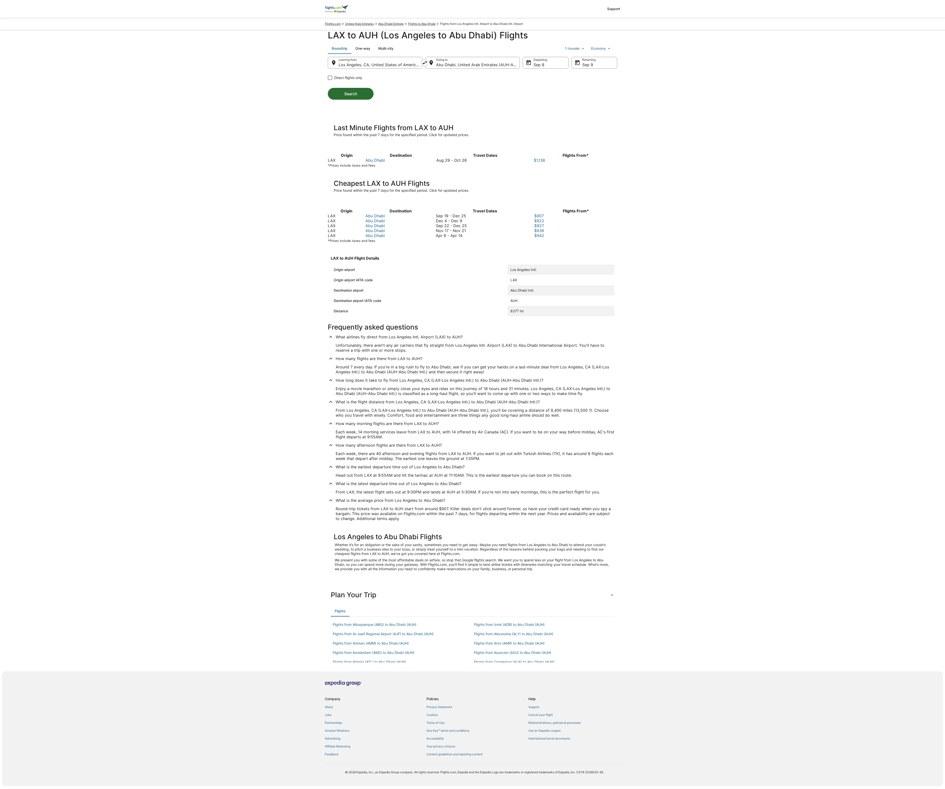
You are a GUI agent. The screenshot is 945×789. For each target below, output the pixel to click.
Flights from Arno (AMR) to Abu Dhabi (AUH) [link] (509, 643)
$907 (539, 215)
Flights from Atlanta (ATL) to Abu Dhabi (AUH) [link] (369, 662)
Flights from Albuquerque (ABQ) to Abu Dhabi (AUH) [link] (374, 624)
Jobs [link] (328, 715)
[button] (472, 595)
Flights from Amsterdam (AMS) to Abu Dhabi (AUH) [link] (373, 652)
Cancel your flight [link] (540, 715)
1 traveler (572, 48)
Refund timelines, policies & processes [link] (554, 723)
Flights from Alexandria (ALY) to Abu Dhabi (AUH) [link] (513, 634)
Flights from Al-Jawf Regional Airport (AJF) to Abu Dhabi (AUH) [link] (383, 634)
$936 (539, 230)
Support (613, 9)
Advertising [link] (332, 738)
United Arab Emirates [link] (359, 24)
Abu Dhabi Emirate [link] (391, 24)
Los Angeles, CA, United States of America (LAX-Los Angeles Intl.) (380, 64)
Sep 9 (587, 64)
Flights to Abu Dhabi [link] (422, 24)
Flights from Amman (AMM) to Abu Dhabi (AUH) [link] (371, 643)
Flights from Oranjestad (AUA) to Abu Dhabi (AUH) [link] (514, 662)
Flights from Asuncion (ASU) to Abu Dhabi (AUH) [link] (512, 652)
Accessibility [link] (435, 738)
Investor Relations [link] (337, 730)
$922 (539, 220)
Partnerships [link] (333, 723)
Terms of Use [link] (435, 723)
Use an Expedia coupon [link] (544, 730)
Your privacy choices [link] (440, 746)
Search (350, 93)
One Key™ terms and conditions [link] (447, 730)
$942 (539, 235)
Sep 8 (539, 64)
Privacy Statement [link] (439, 707)
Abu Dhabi (375, 160)
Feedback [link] (332, 754)
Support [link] (533, 707)
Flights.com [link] (333, 24)
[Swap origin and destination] (424, 62)
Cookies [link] (432, 715)
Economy (598, 48)
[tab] (339, 48)
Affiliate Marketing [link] (337, 746)
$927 (539, 225)
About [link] (329, 707)
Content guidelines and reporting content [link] (454, 754)
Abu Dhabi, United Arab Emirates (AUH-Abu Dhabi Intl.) (478, 64)
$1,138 (539, 160)
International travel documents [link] (549, 738)
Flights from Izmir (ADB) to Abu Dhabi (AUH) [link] (509, 624)
